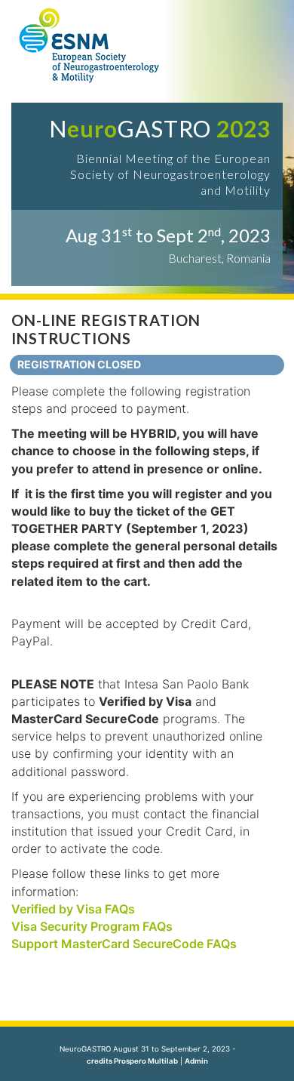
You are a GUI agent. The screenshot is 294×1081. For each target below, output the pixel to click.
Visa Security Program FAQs (92, 926)
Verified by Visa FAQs (73, 908)
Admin (196, 1061)
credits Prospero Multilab (132, 1061)
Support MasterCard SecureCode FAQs (124, 943)
